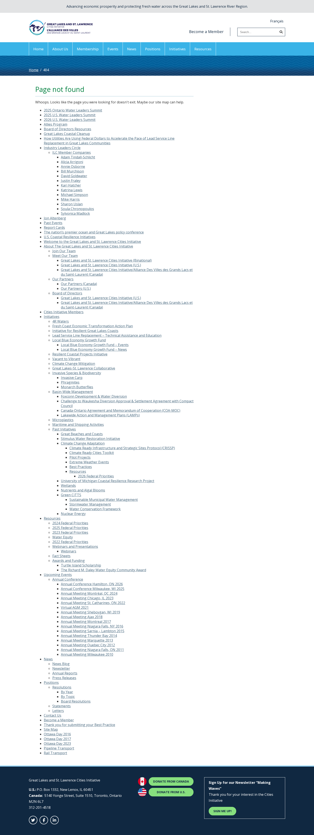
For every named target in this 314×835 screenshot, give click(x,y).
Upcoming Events (58, 574)
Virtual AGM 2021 (75, 607)
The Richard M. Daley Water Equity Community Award (103, 570)
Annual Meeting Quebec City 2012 (88, 645)
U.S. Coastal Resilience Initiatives (69, 237)
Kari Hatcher (71, 185)
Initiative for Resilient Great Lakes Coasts (85, 330)
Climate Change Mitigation (73, 363)
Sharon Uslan (72, 204)
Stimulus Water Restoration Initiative (90, 438)
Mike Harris (70, 199)
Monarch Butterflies (77, 387)
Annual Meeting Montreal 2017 (86, 621)
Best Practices (80, 466)
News (131, 48)
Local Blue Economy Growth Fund (79, 340)
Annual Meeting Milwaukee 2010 (87, 654)
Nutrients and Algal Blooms (83, 490)
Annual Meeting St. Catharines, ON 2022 (93, 602)
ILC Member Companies (71, 152)
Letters (58, 710)
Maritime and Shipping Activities (78, 424)
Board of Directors (67, 293)
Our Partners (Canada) (79, 283)
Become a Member (206, 31)
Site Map (51, 729)
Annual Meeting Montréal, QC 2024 (89, 593)
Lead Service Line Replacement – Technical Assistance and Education (106, 335)
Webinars (68, 551)
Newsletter (61, 668)
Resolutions (61, 687)
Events (112, 48)
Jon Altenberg (55, 218)
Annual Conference (67, 579)
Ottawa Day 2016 (57, 734)
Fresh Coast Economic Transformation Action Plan (92, 326)
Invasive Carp (71, 377)
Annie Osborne (73, 166)
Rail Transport (55, 753)
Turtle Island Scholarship (81, 565)
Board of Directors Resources (67, 129)
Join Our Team (64, 251)
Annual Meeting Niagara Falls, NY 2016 (92, 626)
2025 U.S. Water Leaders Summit (69, 115)
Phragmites (70, 382)
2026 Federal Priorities (96, 476)
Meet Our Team (65, 255)
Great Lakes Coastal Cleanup (67, 133)
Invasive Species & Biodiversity (76, 373)
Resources (202, 48)
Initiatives (177, 48)
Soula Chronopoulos (77, 208)
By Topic (68, 696)
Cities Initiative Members (64, 312)
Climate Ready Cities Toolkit (91, 452)
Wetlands (68, 485)
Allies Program (55, 124)
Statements (61, 706)
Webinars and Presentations (75, 546)
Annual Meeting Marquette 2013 (87, 640)
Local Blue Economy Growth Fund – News (94, 349)
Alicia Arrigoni (72, 161)
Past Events (53, 222)
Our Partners (62, 279)
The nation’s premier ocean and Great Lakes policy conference (94, 232)
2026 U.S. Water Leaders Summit (69, 119)
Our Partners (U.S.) (76, 288)
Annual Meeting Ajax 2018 (82, 617)
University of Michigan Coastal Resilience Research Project (107, 480)
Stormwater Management (90, 504)
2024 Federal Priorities (70, 523)
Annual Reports (64, 673)
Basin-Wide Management (72, 391)
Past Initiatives (64, 429)
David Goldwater (74, 176)
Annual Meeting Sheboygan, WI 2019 (90, 612)
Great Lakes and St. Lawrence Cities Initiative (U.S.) (101, 265)
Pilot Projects (80, 457)
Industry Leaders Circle (62, 147)
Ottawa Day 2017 (57, 738)
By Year (67, 692)
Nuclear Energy (73, 513)
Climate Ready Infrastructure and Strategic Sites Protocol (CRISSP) (122, 448)
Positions (152, 48)
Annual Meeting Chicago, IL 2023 (87, 598)
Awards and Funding (68, 560)
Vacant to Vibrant (66, 359)
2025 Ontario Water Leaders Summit (73, 110)
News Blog (61, 663)
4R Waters (60, 321)
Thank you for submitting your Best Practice (79, 724)
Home (38, 48)
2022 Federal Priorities (70, 541)
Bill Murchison (72, 171)
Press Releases (64, 678)
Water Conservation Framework (95, 509)
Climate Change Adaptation (83, 443)
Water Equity (62, 537)
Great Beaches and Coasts (82, 434)
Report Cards (54, 227)
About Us (60, 48)
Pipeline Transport (59, 748)
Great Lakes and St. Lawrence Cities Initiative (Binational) (106, 260)
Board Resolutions (76, 701)
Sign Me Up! (222, 811)
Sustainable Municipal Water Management (103, 499)
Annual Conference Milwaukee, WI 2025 (92, 588)
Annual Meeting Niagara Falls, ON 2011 (92, 649)
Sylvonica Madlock (75, 213)
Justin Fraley (71, 180)
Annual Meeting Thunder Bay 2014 (89, 635)
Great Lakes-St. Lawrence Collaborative (83, 368)
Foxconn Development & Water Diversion (94, 396)
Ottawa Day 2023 (57, 743)
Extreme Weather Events (89, 462)
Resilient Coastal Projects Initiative (79, 354)
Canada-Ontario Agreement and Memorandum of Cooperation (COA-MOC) (120, 410)
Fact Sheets (61, 556)
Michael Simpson (74, 194)
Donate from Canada (171, 781)
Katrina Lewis (71, 190)
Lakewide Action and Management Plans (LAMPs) (100, 415)
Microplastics (62, 420)
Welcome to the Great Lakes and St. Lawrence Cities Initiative (92, 241)
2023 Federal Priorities (70, 532)
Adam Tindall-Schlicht (78, 157)
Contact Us (52, 715)
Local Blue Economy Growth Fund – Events (95, 344)
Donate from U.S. (171, 792)
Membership (88, 48)
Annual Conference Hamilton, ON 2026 (92, 584)
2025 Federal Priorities (70, 527)
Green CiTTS (71, 495)
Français (276, 21)
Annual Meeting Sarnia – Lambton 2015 (92, 631)
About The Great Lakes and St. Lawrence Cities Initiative (88, 246)
